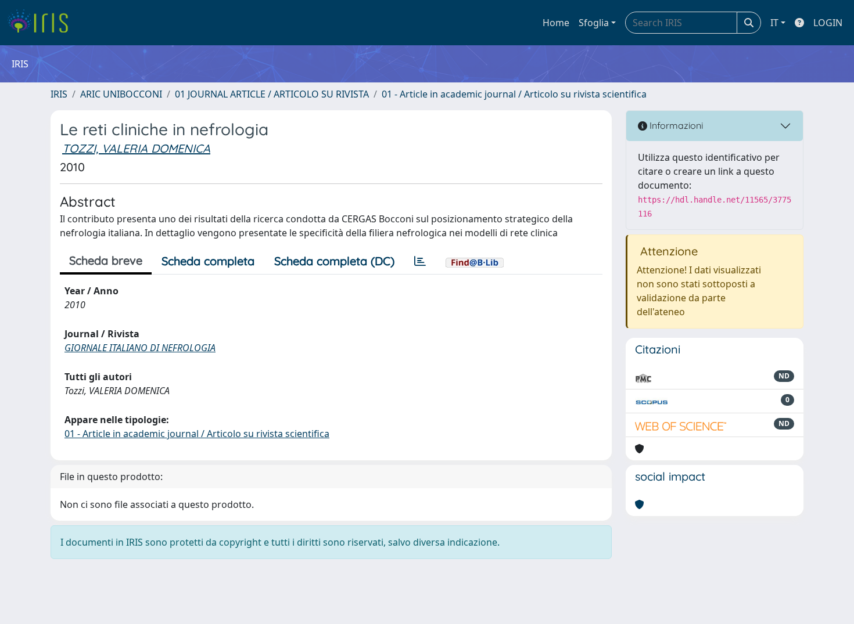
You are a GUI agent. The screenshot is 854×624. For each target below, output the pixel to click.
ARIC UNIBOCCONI (121, 94)
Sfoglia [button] (594, 22)
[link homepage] (42, 22)
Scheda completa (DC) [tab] (334, 261)
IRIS (59, 94)
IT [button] (774, 22)
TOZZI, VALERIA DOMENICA (136, 148)
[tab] (420, 261)
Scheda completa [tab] (208, 261)
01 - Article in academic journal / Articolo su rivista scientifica (514, 94)
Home (556, 22)
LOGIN (827, 22)
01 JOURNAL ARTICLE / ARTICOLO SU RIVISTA (272, 94)
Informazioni (675, 125)
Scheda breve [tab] (105, 260)
